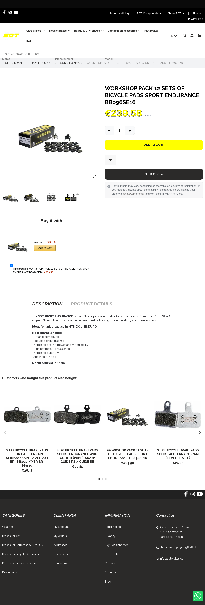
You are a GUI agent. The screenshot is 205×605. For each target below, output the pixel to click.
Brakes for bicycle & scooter (20, 554)
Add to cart (154, 144)
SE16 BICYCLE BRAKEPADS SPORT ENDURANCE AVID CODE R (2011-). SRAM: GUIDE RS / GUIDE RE (77, 456)
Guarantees (60, 554)
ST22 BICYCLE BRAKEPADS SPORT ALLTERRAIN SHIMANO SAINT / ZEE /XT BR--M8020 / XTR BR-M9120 (27, 457)
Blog (108, 581)
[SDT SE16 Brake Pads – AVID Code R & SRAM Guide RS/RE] (77, 414)
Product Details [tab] (91, 303)
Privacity (110, 536)
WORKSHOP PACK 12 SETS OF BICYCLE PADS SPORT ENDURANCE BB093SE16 (127, 454)
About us (110, 572)
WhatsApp (129, 193)
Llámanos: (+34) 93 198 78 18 (178, 547)
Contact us (60, 563)
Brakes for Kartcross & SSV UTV (23, 545)
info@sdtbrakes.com (173, 558)
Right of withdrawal (117, 545)
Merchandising (119, 13)
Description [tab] (47, 303)
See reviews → (146, 3)
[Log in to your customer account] (192, 36)
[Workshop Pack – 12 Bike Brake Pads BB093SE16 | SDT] (127, 414)
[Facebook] (4, 12)
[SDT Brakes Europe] (11, 35)
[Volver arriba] (130, 130)
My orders (60, 536)
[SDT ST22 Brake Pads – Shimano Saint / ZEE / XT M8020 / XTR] (27, 414)
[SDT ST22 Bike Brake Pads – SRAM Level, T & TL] (178, 414)
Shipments (111, 554)
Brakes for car (11, 536)
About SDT (176, 13)
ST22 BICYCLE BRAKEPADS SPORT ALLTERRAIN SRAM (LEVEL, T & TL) (178, 454)
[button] (99, 479)
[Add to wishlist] (110, 160)
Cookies (110, 563)
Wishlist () (196, 19)
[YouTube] (16, 12)
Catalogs (8, 526)
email (141, 193)
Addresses (60, 545)
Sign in (196, 13)
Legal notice (113, 526)
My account (61, 526)
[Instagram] (10, 12)
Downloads (9, 572)
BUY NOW (156, 174)
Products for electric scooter (20, 563)
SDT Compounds (149, 13)
